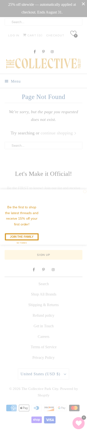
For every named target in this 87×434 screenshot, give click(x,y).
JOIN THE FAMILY (22, 236)
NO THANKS (22, 243)
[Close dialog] (85, 191)
